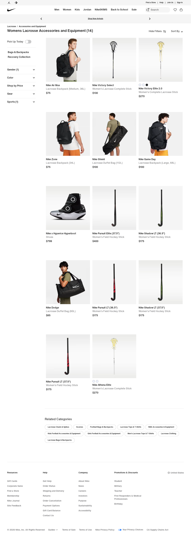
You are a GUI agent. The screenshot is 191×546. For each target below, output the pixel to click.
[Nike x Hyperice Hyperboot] (68, 208)
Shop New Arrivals (95, 19)
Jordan (87, 9)
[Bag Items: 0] (181, 10)
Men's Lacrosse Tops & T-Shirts (141, 434)
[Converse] (16, 2)
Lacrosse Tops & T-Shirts (130, 427)
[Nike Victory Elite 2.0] (161, 60)
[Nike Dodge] (68, 282)
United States (177, 473)
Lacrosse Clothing (168, 434)
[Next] (150, 18)
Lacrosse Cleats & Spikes (58, 427)
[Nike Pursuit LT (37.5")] (68, 356)
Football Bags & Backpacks (101, 427)
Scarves (79, 427)
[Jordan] (9, 2)
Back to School (119, 9)
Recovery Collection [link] (19, 57)
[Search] (147, 10)
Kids (77, 9)
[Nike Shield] (114, 134)
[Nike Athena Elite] (114, 356)
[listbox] (177, 31)
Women (67, 9)
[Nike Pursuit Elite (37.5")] (114, 208)
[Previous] (41, 18)
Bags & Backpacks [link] (18, 52)
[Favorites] (175, 10)
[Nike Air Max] (68, 60)
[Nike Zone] (68, 134)
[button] (21, 69)
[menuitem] (164, 2)
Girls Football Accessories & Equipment (104, 434)
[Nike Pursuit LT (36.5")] (114, 282)
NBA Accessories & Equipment (161, 427)
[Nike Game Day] (161, 134)
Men (56, 9)
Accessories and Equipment (32, 26)
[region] (19, 73)
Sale (134, 9)
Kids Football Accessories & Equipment (64, 434)
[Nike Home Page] (11, 10)
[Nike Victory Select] (114, 60)
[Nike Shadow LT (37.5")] (161, 282)
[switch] (28, 41)
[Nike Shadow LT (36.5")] (161, 208)
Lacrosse (11, 26)
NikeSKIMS (101, 9)
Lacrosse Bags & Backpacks (60, 440)
